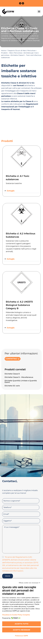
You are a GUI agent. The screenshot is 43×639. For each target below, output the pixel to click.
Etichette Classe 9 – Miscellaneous (19, 377)
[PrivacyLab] (15, 618)
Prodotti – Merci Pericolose (11, 53)
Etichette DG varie (12, 386)
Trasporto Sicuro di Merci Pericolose (21, 51)
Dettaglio (11, 191)
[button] (39, 11)
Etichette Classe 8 (12, 374)
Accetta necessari (21, 630)
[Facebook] (23, 3)
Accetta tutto (21, 624)
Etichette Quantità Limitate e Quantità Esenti (21, 381)
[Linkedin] (20, 3)
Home (3, 51)
